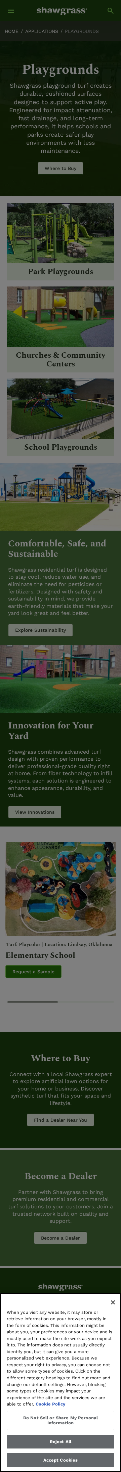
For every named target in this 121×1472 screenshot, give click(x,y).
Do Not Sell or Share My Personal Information (60, 1420)
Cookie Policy (50, 1404)
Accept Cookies (60, 1460)
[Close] (113, 1302)
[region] (60, 1382)
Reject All (60, 1441)
